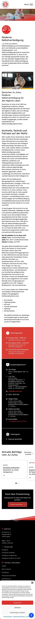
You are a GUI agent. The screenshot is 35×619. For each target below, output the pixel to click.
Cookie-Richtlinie (7, 616)
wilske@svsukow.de (15, 391)
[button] (32, 583)
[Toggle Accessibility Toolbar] (31, 615)
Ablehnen (17, 607)
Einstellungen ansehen (17, 612)
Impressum (29, 616)
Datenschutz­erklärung (19, 616)
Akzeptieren (18, 602)
